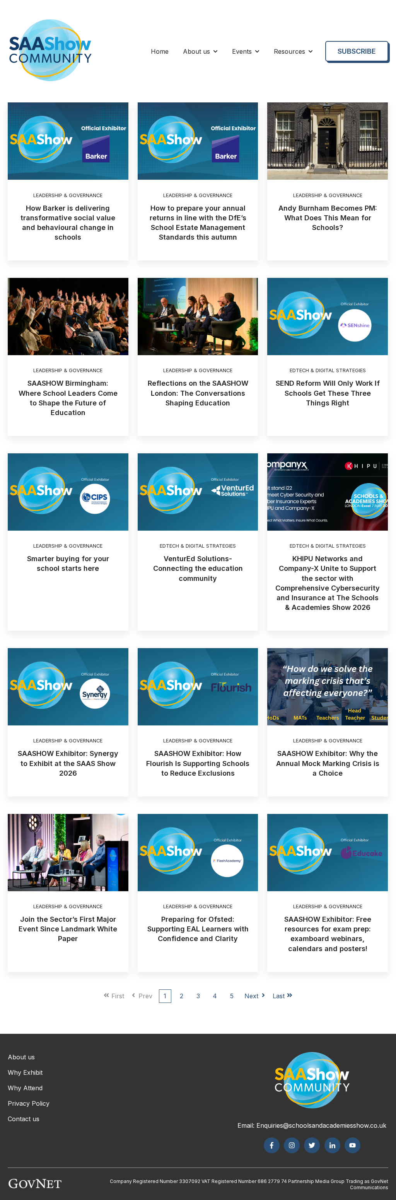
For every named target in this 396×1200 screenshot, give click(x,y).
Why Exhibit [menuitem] (25, 1072)
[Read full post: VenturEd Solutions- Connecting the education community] (198, 492)
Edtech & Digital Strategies (328, 370)
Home (160, 51)
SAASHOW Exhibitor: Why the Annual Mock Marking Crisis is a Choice (327, 763)
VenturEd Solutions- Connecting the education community (198, 568)
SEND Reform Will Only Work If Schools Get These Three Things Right (328, 393)
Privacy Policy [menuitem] (29, 1103)
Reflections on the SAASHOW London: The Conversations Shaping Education (198, 393)
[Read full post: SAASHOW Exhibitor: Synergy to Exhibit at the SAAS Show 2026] (68, 686)
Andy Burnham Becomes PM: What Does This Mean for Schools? (327, 217)
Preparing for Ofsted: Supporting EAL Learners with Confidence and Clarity (198, 929)
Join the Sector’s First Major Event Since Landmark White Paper (68, 929)
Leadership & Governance (67, 195)
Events (242, 51)
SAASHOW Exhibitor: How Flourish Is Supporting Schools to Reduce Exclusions (197, 763)
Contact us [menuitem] (23, 1119)
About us (196, 51)
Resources (289, 51)
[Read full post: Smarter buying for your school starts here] (68, 492)
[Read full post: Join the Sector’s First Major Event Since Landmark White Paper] (68, 852)
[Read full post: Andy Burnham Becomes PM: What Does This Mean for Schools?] (327, 141)
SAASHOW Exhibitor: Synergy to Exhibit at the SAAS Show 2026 (68, 763)
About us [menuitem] (21, 1057)
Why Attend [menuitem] (25, 1088)
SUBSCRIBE (357, 51)
